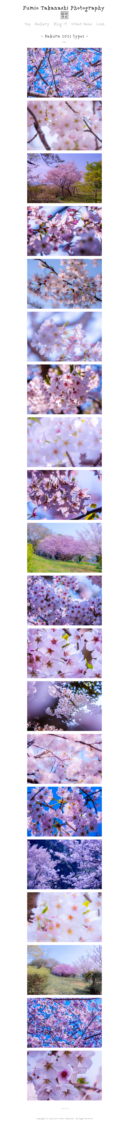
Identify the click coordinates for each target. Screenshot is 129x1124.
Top (27, 24)
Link (100, 24)
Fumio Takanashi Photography (64, 8)
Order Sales (81, 24)
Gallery (41, 24)
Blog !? (60, 24)
